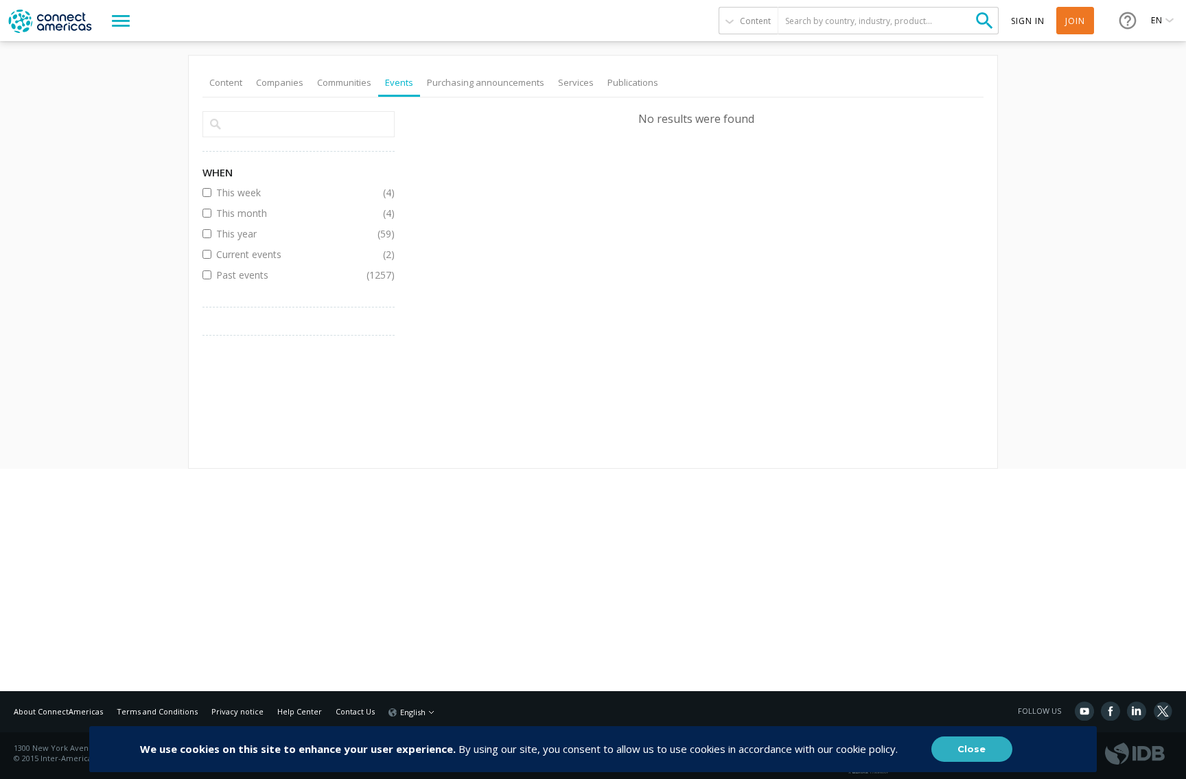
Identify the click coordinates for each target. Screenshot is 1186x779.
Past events (288, 274)
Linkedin (1136, 711)
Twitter (1162, 711)
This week (288, 192)
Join (1075, 21)
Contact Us (355, 711)
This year (288, 233)
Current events (288, 254)
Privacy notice (237, 711)
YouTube (1084, 711)
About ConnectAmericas (58, 711)
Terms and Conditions (157, 711)
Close (971, 748)
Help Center (299, 711)
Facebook (1110, 711)
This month (288, 213)
